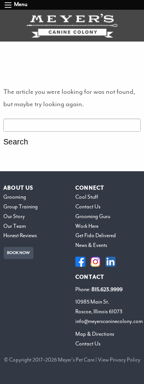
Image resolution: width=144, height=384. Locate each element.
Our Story (14, 216)
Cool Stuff (86, 197)
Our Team (14, 226)
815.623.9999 (107, 289)
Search (15, 142)
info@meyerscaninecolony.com (109, 321)
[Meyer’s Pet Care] (72, 25)
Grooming (14, 197)
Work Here (86, 226)
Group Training (20, 207)
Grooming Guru (92, 216)
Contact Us (87, 207)
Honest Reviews (20, 236)
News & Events (91, 245)
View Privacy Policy (119, 360)
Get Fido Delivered (95, 236)
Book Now (18, 252)
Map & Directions (94, 334)
